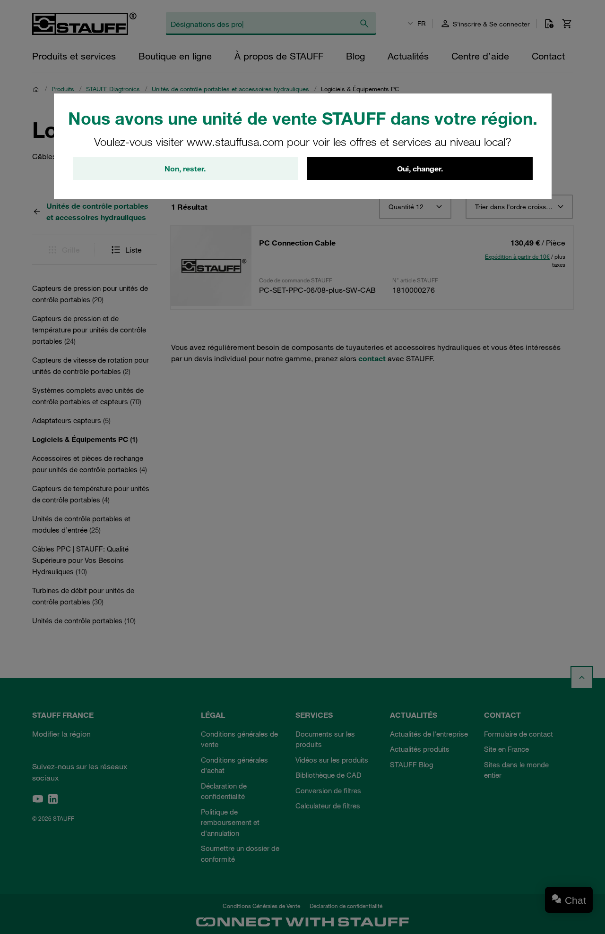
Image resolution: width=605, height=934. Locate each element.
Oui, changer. (420, 168)
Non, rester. (185, 168)
